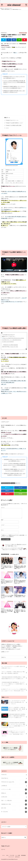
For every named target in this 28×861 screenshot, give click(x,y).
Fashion (3, 774)
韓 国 (4, 811)
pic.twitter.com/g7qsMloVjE (8, 341)
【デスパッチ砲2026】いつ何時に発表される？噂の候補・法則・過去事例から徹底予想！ (13, 672)
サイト (2, 530)
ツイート (3, 849)
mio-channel (14, 4)
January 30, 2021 (14, 346)
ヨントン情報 (17, 855)
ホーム (4, 855)
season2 (13, 483)
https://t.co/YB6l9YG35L (8, 338)
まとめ (6, 128)
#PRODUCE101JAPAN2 (19, 338)
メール (2, 524)
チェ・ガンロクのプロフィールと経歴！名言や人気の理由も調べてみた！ (13, 667)
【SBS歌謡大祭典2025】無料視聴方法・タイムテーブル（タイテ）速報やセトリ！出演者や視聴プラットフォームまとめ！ (13, 684)
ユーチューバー (6, 789)
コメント (3, 507)
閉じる (8, 117)
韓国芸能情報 (23, 855)
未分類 (4, 796)
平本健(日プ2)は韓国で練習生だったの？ (13, 122)
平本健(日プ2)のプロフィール (11, 120)
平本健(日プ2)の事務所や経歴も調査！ (13, 125)
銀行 (3, 808)
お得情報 (4, 785)
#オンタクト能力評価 (12, 339)
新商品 (3, 793)
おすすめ (18, 483)
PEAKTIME (4, 778)
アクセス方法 (12, 855)
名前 (2, 519)
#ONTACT (19, 339)
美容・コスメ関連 (6, 800)
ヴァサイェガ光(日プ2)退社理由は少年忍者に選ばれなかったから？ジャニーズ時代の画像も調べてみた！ (14, 82)
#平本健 (5, 334)
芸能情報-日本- (6, 804)
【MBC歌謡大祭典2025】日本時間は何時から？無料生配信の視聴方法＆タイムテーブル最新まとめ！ (13, 677)
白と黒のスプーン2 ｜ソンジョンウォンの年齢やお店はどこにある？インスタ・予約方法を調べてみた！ (13, 690)
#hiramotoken (10, 334)
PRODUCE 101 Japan (6, 483)
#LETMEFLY (5, 339)
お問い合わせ (17, 856)
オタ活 (7, 855)
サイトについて (11, 856)
